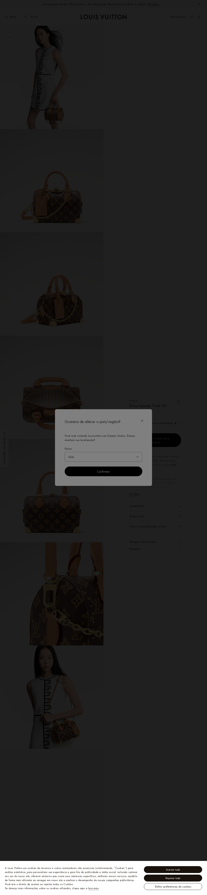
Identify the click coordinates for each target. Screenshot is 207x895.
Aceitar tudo (173, 869)
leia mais (93, 888)
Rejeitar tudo (173, 878)
